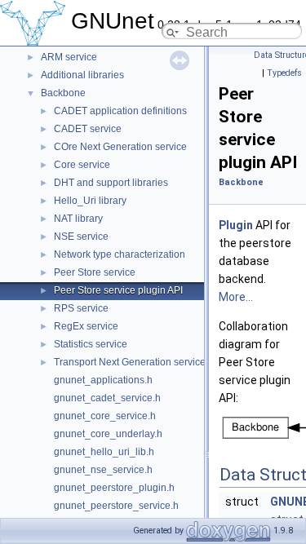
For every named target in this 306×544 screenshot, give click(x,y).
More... (236, 296)
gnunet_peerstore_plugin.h (114, 487)
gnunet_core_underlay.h (108, 434)
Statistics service (90, 344)
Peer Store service (94, 272)
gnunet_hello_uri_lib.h (104, 452)
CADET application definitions (120, 111)
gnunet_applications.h (103, 380)
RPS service (81, 308)
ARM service (69, 57)
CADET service (88, 129)
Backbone (63, 93)
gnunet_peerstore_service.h (116, 505)
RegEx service (86, 326)
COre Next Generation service (120, 147)
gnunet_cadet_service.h (107, 398)
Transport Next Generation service (130, 362)
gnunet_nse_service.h (103, 469)
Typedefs (284, 73)
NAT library (78, 218)
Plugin (236, 225)
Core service (82, 164)
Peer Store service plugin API (118, 290)
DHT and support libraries (111, 182)
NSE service (81, 236)
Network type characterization (119, 254)
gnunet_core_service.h (105, 416)
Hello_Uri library (90, 200)
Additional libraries (82, 75)
